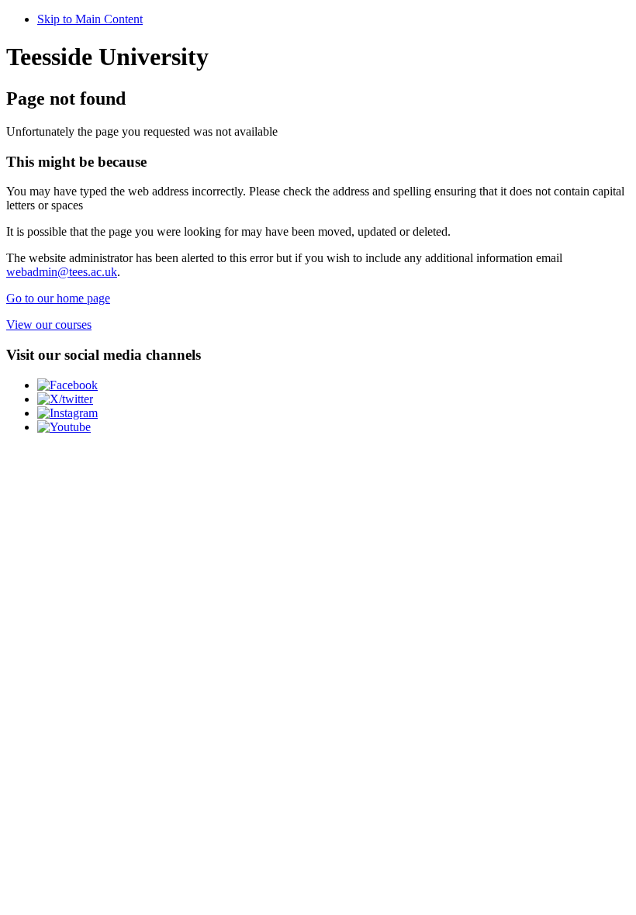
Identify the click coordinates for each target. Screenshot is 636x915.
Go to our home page (58, 298)
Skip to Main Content (90, 19)
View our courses (49, 324)
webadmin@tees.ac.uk (61, 271)
